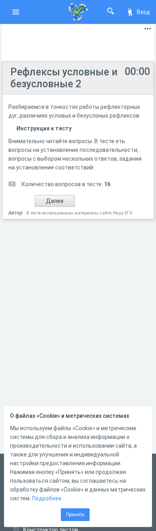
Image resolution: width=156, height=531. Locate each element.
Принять (75, 514)
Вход (143, 12)
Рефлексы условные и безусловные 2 (64, 78)
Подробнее (47, 498)
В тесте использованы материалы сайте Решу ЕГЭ (79, 213)
